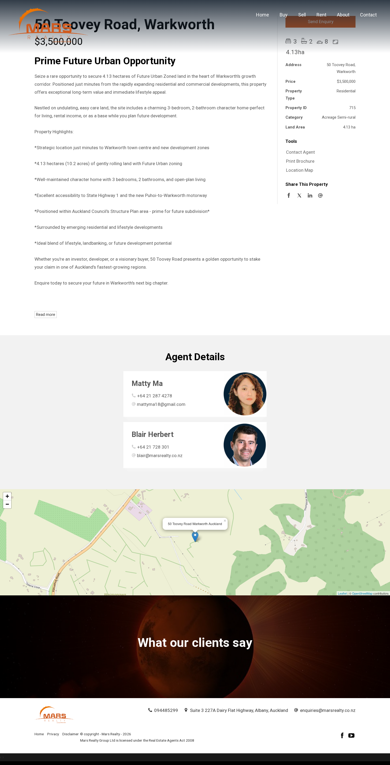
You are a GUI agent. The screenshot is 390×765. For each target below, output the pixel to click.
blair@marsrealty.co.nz (160, 455)
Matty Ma (147, 383)
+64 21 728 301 (153, 447)
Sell (302, 15)
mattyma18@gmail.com (161, 404)
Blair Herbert (153, 434)
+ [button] (7, 496)
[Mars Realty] (48, 24)
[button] (319, 161)
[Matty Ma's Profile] (245, 393)
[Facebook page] (343, 736)
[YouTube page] (352, 736)
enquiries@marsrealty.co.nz (328, 710)
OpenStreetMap (362, 593)
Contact (368, 15)
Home (262, 15)
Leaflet (342, 593)
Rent (321, 15)
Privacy (53, 734)
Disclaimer (70, 734)
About (343, 15)
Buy (284, 15)
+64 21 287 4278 (154, 395)
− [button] (7, 504)
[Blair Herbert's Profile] (245, 445)
